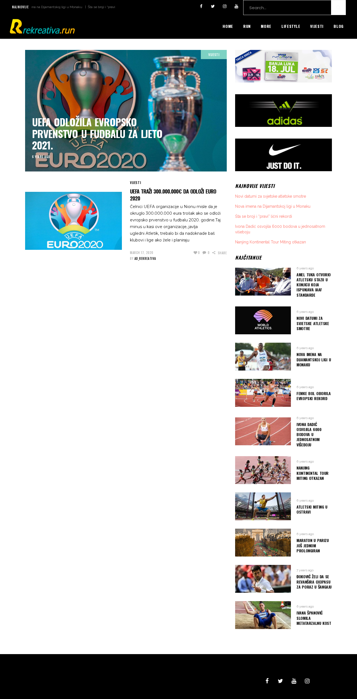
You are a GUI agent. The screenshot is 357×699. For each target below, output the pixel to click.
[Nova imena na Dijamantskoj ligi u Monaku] (263, 357)
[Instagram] (224, 6)
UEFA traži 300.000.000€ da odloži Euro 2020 (173, 194)
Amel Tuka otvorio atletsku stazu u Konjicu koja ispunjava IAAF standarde (313, 285)
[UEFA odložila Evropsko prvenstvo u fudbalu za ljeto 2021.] (126, 110)
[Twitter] (213, 6)
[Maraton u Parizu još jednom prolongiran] (263, 543)
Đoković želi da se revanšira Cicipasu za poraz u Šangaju (314, 581)
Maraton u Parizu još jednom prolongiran (312, 545)
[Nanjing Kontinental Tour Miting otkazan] (263, 470)
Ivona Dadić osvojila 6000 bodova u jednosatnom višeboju (308, 434)
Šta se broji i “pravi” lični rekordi (95, 7)
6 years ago (41, 156)
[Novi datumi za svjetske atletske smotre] (263, 320)
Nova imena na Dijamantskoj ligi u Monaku (33, 7)
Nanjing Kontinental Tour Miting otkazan (270, 242)
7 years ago (304, 570)
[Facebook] (201, 6)
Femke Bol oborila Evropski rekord (313, 395)
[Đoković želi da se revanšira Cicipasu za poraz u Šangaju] (263, 579)
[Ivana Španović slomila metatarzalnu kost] (263, 615)
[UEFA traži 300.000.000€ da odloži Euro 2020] (73, 221)
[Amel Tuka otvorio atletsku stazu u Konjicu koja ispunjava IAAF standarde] (263, 282)
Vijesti (213, 54)
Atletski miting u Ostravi (311, 509)
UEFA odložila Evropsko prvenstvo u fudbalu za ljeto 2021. (97, 133)
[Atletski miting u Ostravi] (263, 506)
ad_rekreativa (145, 258)
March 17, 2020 (141, 252)
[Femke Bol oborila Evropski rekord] (263, 393)
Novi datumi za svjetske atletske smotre (270, 196)
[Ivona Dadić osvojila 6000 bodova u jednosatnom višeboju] (263, 431)
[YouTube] (236, 6)
